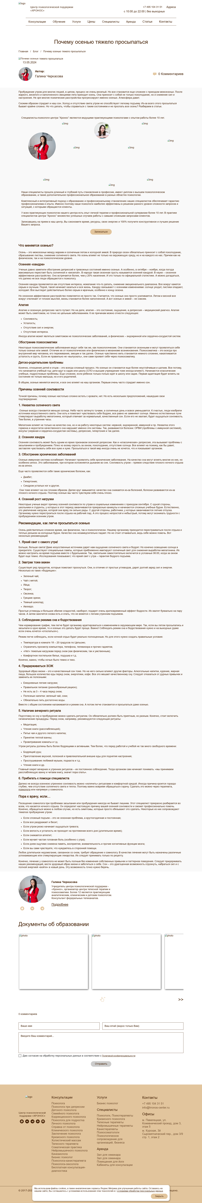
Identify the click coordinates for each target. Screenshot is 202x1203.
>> (180, 999)
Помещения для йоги (110, 1161)
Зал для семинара (109, 1154)
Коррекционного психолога (69, 1116)
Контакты (165, 21)
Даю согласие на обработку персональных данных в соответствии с (79, 1055)
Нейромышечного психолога (70, 1150)
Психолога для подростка (68, 1120)
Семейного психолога (65, 1113)
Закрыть (159, 1196)
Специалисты (110, 21)
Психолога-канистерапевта (69, 1160)
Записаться (101, 231)
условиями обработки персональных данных (140, 1191)
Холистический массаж (66, 1140)
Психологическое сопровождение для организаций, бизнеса (110, 1139)
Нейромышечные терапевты (115, 1125)
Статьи (147, 21)
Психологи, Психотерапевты (115, 1115)
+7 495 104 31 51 (152, 7)
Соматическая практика (67, 1147)
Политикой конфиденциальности (118, 1056)
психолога (24, 789)
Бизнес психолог (62, 1157)
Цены (91, 21)
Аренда (131, 21)
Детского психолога (64, 1110)
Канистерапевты (107, 1129)
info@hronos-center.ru (156, 1107)
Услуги (76, 21)
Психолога (58, 1103)
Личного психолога (63, 1123)
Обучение (59, 21)
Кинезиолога (60, 1153)
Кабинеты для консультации (115, 1164)
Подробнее (60, 904)
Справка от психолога (66, 1126)
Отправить (101, 1063)
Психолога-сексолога (65, 1164)
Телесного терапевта (65, 1143)
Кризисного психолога (66, 1137)
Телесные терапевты (110, 1122)
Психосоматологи (108, 1132)
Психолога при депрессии (68, 1106)
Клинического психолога (67, 1130)
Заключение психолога (66, 1133)
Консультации (37, 21)
